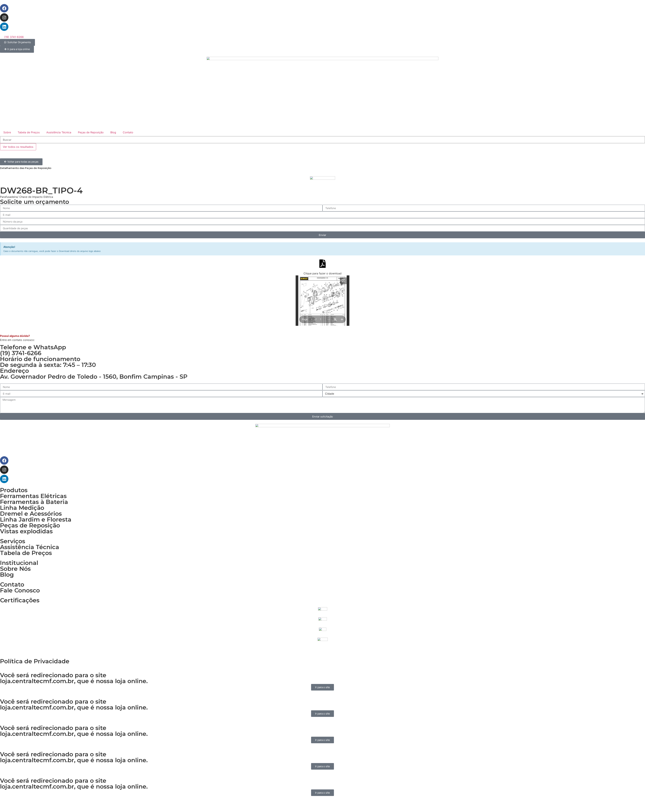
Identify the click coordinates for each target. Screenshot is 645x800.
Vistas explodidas (26, 531)
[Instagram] (4, 17)
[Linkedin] (4, 27)
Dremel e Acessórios (31, 513)
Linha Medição (22, 507)
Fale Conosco (20, 590)
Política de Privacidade (34, 661)
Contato (128, 132)
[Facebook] (4, 8)
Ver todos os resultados (18, 146)
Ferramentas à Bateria (34, 501)
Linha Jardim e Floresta (35, 519)
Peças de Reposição (91, 132)
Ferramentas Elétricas (33, 496)
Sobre (7, 132)
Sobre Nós (15, 568)
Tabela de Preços (29, 132)
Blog (113, 132)
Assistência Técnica (58, 132)
